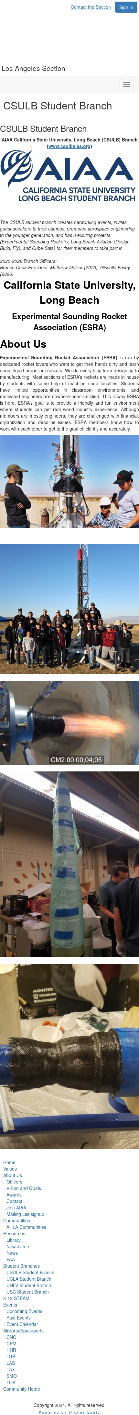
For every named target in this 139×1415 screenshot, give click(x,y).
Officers (14, 1181)
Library (13, 1240)
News (12, 1253)
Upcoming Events (24, 1311)
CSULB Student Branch (30, 1272)
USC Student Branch (27, 1291)
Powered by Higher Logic (70, 1412)
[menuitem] (92, 6)
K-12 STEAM (16, 1298)
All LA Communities (26, 1227)
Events (10, 1304)
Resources (14, 1233)
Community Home (21, 1389)
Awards (14, 1194)
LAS (10, 1363)
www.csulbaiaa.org (69, 146)
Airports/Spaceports (23, 1330)
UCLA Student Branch (28, 1278)
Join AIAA (16, 1207)
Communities (16, 1220)
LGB (10, 1356)
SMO (11, 1376)
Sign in (126, 7)
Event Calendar (22, 1324)
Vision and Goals (23, 1188)
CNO (11, 1337)
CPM (11, 1343)
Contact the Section (91, 7)
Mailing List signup (25, 1214)
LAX (10, 1369)
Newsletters (18, 1246)
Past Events (18, 1317)
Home (9, 1162)
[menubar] (92, 6)
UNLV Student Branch (28, 1285)
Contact (14, 1201)
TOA (11, 1382)
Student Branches (21, 1266)
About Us (12, 1175)
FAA (10, 1259)
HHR (11, 1350)
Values (10, 1168)
